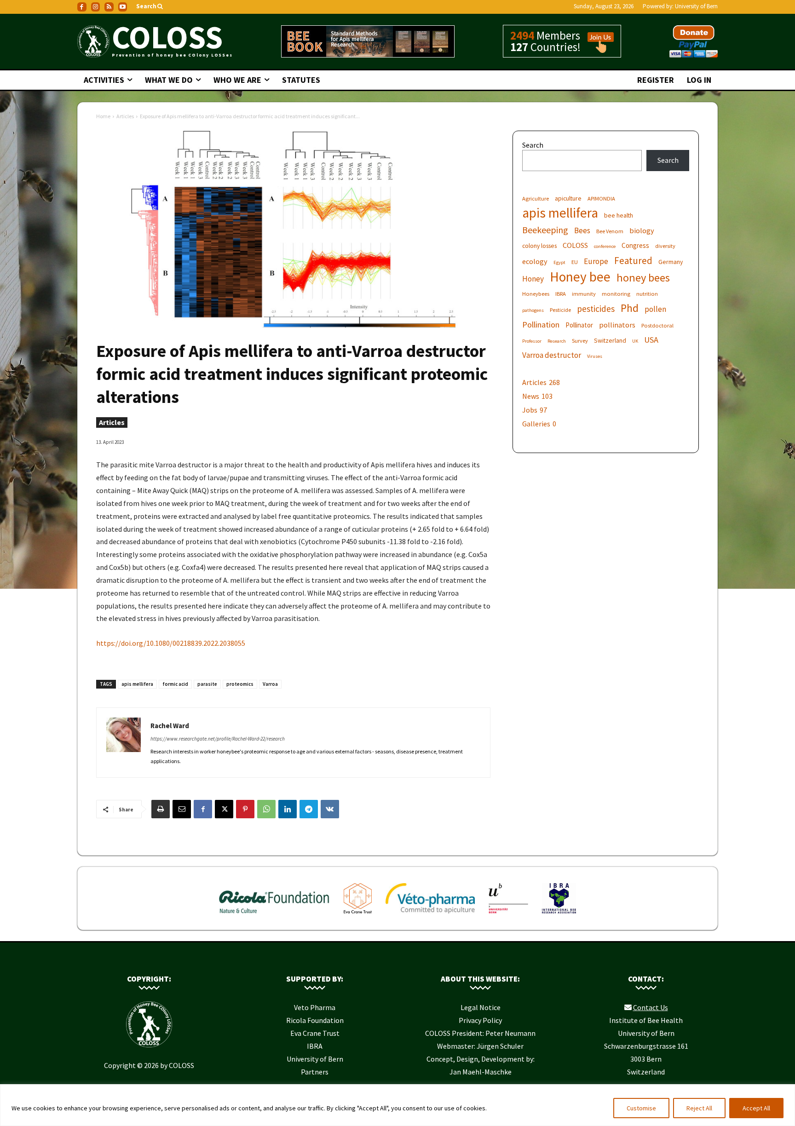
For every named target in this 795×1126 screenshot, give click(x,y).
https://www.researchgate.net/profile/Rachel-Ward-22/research (217, 738)
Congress (635, 245)
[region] (397, 1105)
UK (635, 341)
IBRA (560, 293)
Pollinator (579, 325)
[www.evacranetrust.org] (358, 915)
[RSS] (109, 6)
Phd (630, 308)
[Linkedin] (287, 809)
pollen (655, 309)
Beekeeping (545, 230)
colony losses (539, 245)
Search (532, 144)
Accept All (756, 1108)
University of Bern (696, 6)
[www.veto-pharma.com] (430, 915)
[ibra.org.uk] (559, 915)
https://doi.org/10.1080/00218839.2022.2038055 (170, 643)
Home (103, 116)
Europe (596, 261)
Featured (633, 260)
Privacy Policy (480, 1020)
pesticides (596, 309)
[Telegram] (309, 809)
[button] (150, 6)
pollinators (617, 324)
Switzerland (610, 340)
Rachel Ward (169, 725)
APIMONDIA (601, 198)
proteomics (239, 684)
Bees (582, 231)
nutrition (647, 293)
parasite (207, 684)
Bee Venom (609, 231)
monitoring (616, 293)
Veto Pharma (314, 1007)
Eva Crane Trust (315, 1033)
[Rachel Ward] (123, 743)
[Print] (160, 809)
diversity (665, 245)
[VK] (330, 809)
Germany (670, 262)
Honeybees (535, 293)
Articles (125, 116)
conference (605, 246)
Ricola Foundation (315, 1020)
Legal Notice (481, 1007)
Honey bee (580, 277)
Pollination (540, 324)
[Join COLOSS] (597, 48)
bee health (618, 215)
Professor (532, 341)
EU (574, 262)
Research (556, 341)
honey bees (643, 277)
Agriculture (535, 198)
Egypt (559, 262)
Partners (314, 1071)
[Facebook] (81, 6)
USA (651, 340)
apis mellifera (137, 684)
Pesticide (560, 309)
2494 (522, 35)
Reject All (699, 1108)
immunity (584, 293)
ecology (534, 261)
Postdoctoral (657, 325)
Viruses (594, 356)
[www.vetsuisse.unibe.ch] (508, 915)
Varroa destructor (551, 355)
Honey (533, 279)
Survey (580, 340)
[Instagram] (95, 6)
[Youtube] (122, 6)
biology (641, 230)
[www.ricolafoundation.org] (274, 915)
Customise (641, 1108)
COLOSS (575, 245)
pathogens (533, 310)
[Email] (182, 809)
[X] (224, 809)
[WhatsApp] (266, 809)
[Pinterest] (245, 809)
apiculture (568, 198)
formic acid (175, 684)
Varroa (270, 684)
